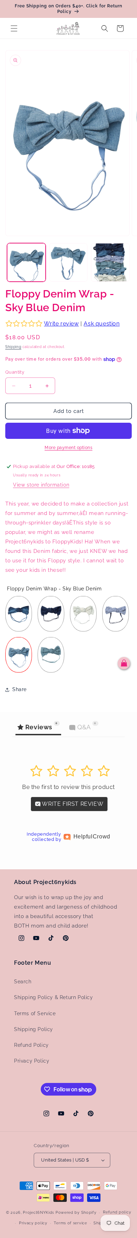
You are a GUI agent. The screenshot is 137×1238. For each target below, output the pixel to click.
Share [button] (19, 689)
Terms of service (70, 1223)
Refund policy (117, 1212)
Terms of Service (35, 1013)
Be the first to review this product (68, 787)
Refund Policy (31, 1045)
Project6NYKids (38, 1212)
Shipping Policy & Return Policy (53, 997)
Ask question (101, 323)
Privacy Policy (31, 1061)
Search (23, 981)
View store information (41, 485)
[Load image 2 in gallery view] (68, 262)
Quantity (14, 372)
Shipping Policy (33, 1029)
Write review (61, 323)
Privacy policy (33, 1223)
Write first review (72, 804)
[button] (14, 28)
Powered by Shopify (76, 1212)
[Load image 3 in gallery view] (110, 262)
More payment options (68, 447)
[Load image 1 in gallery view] (26, 262)
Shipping (13, 347)
